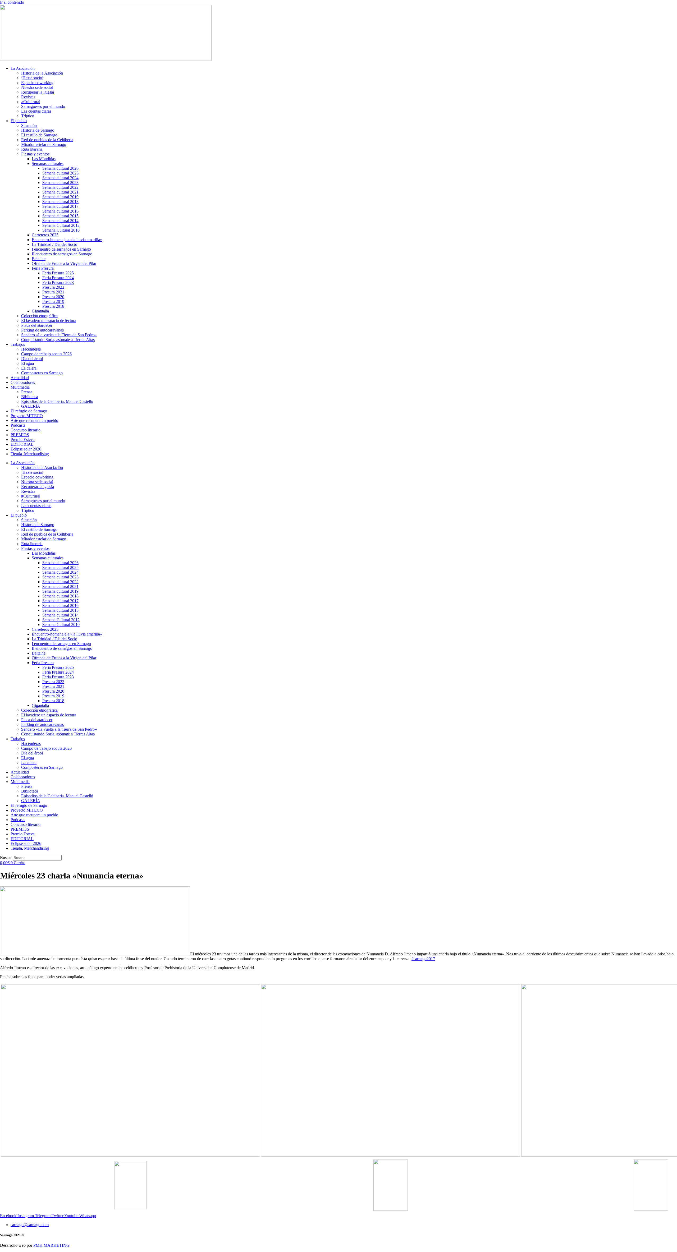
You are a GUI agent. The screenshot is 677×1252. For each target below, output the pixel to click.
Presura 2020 (53, 296)
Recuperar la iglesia (37, 92)
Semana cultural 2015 (60, 216)
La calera (28, 368)
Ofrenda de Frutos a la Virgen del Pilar (64, 263)
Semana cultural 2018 (60, 201)
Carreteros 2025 (45, 235)
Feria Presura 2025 (58, 273)
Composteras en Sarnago (42, 373)
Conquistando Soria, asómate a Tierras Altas (58, 339)
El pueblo (19, 120)
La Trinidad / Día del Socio (54, 244)
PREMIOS (20, 434)
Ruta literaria (32, 149)
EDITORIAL (22, 444)
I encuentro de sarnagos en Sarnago (61, 249)
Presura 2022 (53, 287)
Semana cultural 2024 (60, 178)
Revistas (28, 97)
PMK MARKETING (51, 1245)
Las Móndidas (44, 158)
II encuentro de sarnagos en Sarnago (62, 254)
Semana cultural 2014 (60, 220)
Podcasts (18, 425)
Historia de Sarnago (37, 130)
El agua (27, 363)
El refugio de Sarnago (29, 411)
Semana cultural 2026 (60, 168)
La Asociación (23, 68)
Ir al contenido (12, 2)
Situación (29, 125)
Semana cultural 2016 (60, 211)
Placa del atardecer (36, 325)
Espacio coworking (37, 82)
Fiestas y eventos (35, 154)
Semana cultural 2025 (60, 173)
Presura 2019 (53, 301)
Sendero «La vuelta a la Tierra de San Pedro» (59, 335)
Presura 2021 (53, 292)
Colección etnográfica (39, 316)
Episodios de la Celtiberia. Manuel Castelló (57, 401)
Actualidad (20, 377)
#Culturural (30, 101)
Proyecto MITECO (27, 415)
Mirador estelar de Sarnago (43, 144)
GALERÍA (30, 406)
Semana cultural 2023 (60, 182)
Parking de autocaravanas (42, 330)
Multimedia (20, 387)
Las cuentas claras (36, 111)
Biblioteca (29, 396)
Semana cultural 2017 (60, 206)
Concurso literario (25, 430)
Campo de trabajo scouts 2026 (46, 354)
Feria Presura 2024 (58, 277)
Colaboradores (23, 382)
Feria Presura (43, 268)
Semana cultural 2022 (60, 187)
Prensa (26, 392)
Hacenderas (31, 349)
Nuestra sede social (37, 87)
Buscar (6, 857)
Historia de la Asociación (42, 73)
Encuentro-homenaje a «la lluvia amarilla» (67, 239)
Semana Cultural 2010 (61, 230)
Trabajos (18, 344)
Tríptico (27, 116)
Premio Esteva (23, 439)
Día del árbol (32, 358)
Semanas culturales (47, 163)
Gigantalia (40, 311)
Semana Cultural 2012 (61, 225)
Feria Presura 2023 (58, 282)
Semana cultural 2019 (60, 197)
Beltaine (38, 258)
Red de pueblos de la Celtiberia (47, 139)
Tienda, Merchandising (30, 454)
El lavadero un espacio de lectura (48, 320)
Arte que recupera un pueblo (34, 420)
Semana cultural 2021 (60, 192)
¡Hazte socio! (32, 78)
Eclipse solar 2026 (26, 449)
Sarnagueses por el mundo (43, 106)
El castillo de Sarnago (39, 135)
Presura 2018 (53, 306)
